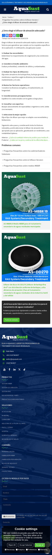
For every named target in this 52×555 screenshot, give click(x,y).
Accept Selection (26, 545)
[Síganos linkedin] (14, 369)
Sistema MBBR (7, 383)
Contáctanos (7, 471)
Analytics (21, 550)
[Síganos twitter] (19, 369)
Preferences (32, 550)
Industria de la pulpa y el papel (14, 423)
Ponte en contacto (11, 320)
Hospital (5, 431)
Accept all (39, 545)
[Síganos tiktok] (24, 369)
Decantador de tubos (10, 395)
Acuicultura (6, 412)
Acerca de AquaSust (9, 463)
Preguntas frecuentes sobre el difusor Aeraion (20, 20)
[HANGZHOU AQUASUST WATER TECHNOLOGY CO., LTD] (26, 9)
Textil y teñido (7, 427)
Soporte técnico (8, 467)
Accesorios (10, 516)
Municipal (5, 415)
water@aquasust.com (14, 359)
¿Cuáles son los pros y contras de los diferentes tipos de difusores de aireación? (30, 140)
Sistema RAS (6, 391)
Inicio (4, 17)
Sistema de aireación (10, 387)
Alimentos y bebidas (9, 435)
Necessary (11, 550)
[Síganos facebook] (9, 369)
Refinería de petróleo (10, 439)
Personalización (8, 451)
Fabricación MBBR (8, 455)
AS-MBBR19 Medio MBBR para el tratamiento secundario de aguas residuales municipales (22, 225)
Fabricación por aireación (11, 459)
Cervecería (6, 419)
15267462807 (11, 363)
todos (10, 17)
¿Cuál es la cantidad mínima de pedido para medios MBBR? (29, 137)
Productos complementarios (13, 399)
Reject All (12, 545)
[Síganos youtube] (4, 369)
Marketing (43, 550)
